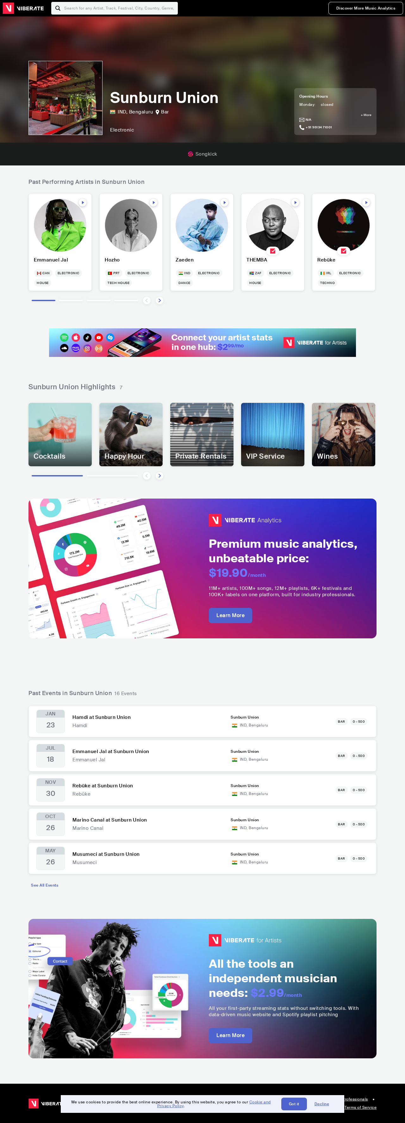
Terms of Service (361, 1107)
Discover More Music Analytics (366, 8)
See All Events (44, 885)
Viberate (23, 8)
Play (82, 202)
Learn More (230, 615)
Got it (294, 1104)
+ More (366, 115)
